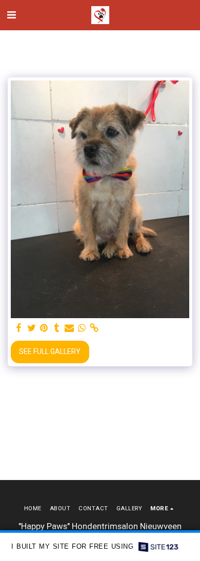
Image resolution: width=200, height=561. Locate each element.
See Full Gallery (50, 351)
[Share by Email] (69, 328)
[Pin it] (44, 328)
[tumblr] (57, 328)
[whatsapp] (82, 328)
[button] (11, 15)
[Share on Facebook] (19, 328)
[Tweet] (31, 328)
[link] (94, 328)
